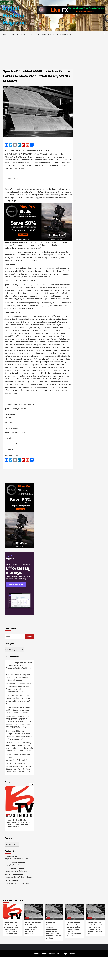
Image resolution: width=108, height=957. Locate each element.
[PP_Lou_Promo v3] (38, 221)
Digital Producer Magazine (14, 15)
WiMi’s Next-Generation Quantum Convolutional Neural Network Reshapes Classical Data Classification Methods (19, 688)
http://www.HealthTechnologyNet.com (19, 877)
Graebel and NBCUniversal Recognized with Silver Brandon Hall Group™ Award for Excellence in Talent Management (19, 735)
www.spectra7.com (62, 299)
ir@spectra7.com (11, 428)
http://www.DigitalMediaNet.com (17, 871)
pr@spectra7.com (11, 455)
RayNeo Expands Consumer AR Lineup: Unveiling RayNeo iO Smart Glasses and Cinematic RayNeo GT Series (19, 699)
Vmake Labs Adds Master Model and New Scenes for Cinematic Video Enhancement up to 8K (18, 710)
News (8, 815)
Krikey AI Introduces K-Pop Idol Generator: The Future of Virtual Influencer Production (18, 677)
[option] (19, 809)
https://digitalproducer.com (15, 865)
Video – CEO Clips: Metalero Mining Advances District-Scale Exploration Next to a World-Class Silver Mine (19, 667)
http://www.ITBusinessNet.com (16, 859)
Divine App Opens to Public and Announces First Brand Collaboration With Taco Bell (18, 757)
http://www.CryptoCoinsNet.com (17, 883)
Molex (6, 268)
